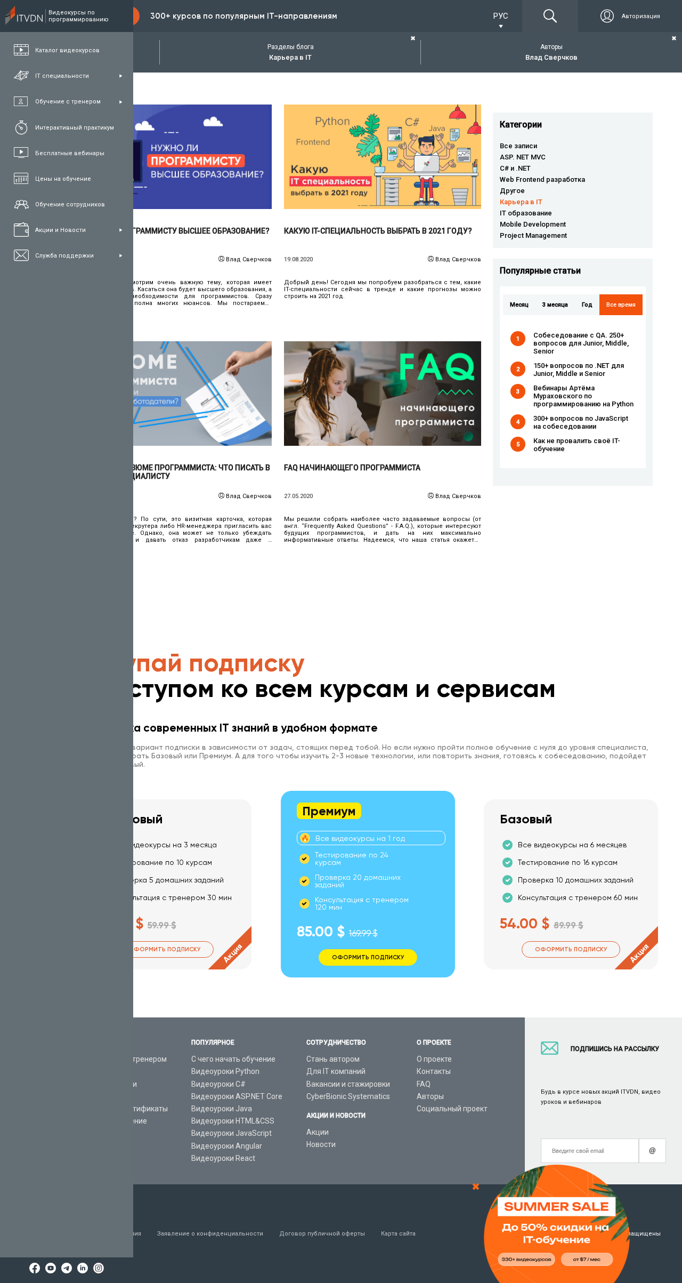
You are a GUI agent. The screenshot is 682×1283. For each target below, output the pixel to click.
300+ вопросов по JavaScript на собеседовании (580, 422)
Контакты (434, 1071)
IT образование (526, 213)
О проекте (434, 1059)
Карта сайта (398, 1233)
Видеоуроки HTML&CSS (232, 1121)
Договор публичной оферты (322, 1233)
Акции (317, 1132)
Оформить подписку (164, 949)
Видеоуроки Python (225, 1071)
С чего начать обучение (233, 1059)
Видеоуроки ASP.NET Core (236, 1096)
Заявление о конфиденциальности (210, 1233)
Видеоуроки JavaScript (231, 1133)
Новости (321, 1144)
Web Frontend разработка (542, 179)
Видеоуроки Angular (226, 1146)
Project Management (533, 235)
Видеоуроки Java (221, 1108)
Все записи (518, 146)
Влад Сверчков (249, 259)
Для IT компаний (336, 1071)
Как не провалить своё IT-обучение (576, 445)
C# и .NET (515, 168)
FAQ (424, 1084)
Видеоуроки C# (218, 1084)
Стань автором (333, 1059)
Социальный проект (452, 1108)
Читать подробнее (173, 157)
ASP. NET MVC (523, 157)
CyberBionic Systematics (348, 1096)
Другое (512, 191)
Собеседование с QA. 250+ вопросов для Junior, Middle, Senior (581, 343)
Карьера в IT (521, 202)
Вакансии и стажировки (348, 1084)
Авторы (430, 1096)
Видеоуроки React (223, 1158)
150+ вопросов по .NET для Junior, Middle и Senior (578, 370)
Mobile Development (533, 224)
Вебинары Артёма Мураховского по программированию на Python (583, 396)
